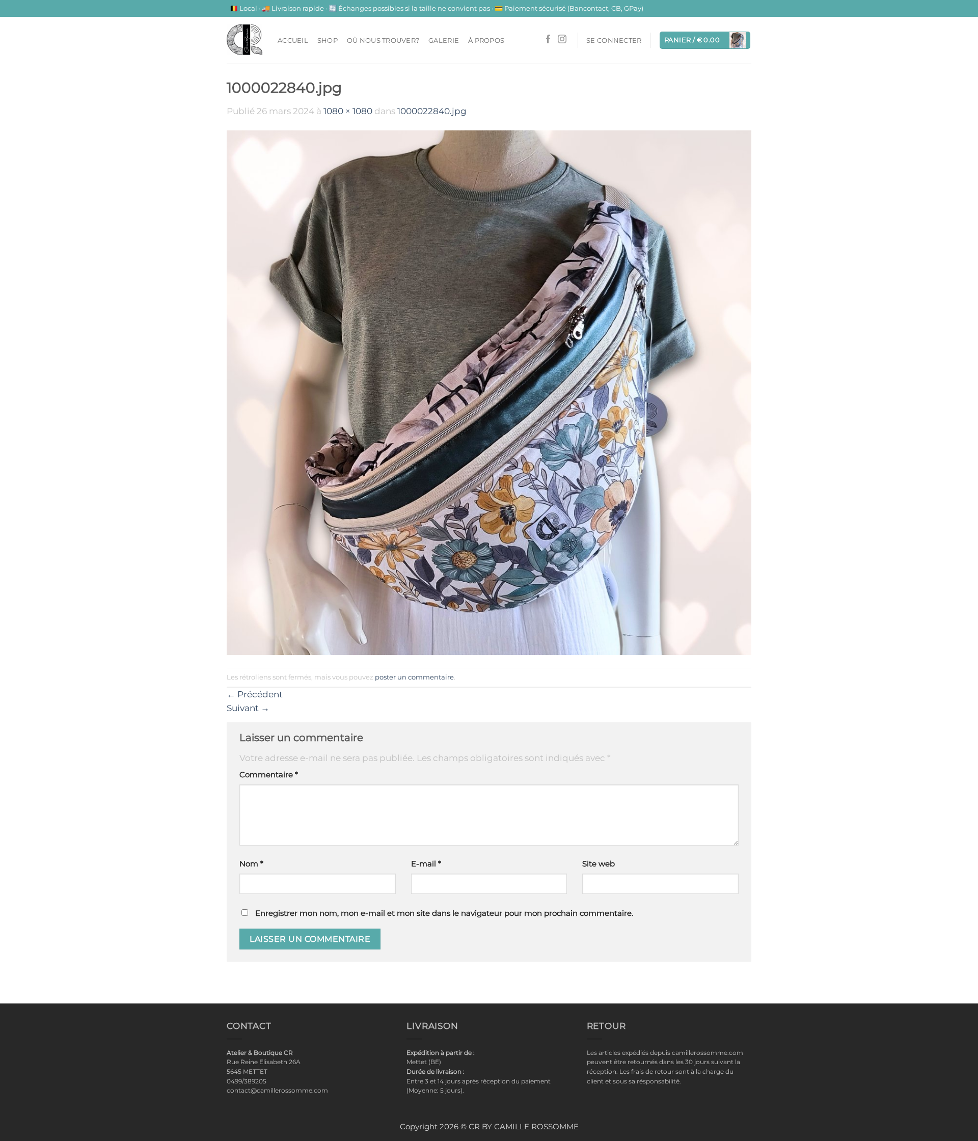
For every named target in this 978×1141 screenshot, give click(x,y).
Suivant (248, 708)
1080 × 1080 (347, 111)
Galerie (443, 40)
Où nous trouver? (383, 40)
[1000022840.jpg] (489, 392)
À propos (486, 40)
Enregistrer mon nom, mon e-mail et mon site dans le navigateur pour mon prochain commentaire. (444, 913)
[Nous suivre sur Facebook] (548, 40)
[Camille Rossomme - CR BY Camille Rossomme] (244, 40)
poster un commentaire (414, 677)
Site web (598, 863)
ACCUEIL (293, 40)
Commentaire (268, 774)
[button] (613, 40)
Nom (251, 863)
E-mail (426, 863)
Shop (327, 40)
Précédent (255, 694)
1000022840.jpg (432, 111)
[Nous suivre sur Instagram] (562, 40)
